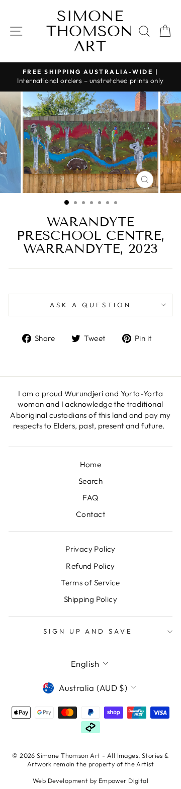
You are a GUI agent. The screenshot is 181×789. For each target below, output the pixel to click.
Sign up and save (88, 631)
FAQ (90, 497)
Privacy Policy (90, 549)
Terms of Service (90, 582)
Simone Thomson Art (89, 31)
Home (91, 464)
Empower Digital (123, 780)
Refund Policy (90, 566)
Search (90, 481)
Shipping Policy (90, 599)
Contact (90, 514)
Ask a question (90, 305)
